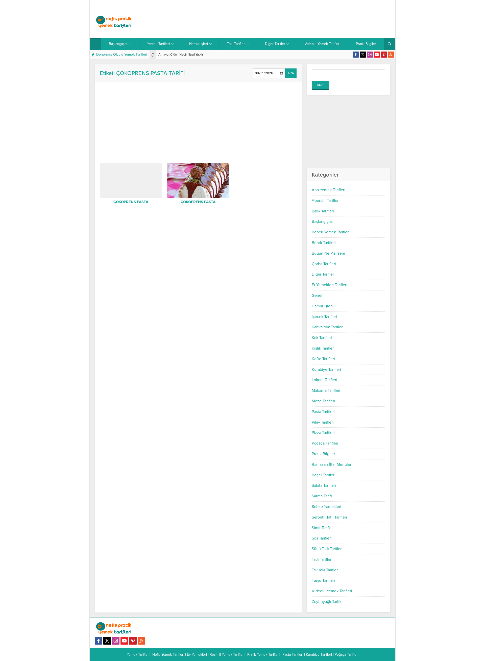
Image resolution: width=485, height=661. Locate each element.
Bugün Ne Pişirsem (328, 253)
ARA (290, 73)
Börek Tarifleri (324, 242)
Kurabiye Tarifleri (326, 369)
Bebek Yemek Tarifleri (331, 232)
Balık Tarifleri (323, 211)
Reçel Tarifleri (323, 475)
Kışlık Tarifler (323, 348)
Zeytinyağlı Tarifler (328, 601)
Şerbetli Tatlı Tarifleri (329, 517)
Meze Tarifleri (323, 401)
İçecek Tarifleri (324, 316)
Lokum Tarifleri (324, 379)
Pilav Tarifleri (323, 422)
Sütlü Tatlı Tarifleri (327, 548)
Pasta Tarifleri (323, 411)
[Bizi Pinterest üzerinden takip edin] (384, 55)
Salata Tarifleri (324, 485)
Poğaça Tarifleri (325, 443)
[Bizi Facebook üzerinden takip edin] (356, 55)
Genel (317, 295)
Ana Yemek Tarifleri (328, 189)
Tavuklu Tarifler (325, 570)
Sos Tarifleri (322, 538)
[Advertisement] (298, 21)
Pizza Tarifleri (323, 432)
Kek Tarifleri (322, 337)
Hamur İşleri (322, 306)
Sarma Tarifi (322, 496)
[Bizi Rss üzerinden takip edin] (391, 55)
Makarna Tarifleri (326, 390)
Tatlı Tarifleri (322, 559)
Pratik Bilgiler (323, 453)
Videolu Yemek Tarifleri (332, 591)
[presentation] (153, 53)
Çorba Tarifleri (324, 263)
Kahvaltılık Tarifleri (328, 327)
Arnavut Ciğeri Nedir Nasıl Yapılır (181, 55)
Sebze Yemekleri (326, 506)
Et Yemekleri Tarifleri (329, 284)
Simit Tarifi (321, 527)
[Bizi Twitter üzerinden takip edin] (363, 55)
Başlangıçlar (322, 221)
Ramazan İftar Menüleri (332, 464)
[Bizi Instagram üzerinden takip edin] (370, 55)
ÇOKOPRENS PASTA (130, 202)
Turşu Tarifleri (323, 580)
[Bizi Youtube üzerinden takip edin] (377, 55)
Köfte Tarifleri (323, 358)
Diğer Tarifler (323, 274)
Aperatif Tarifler (325, 200)
